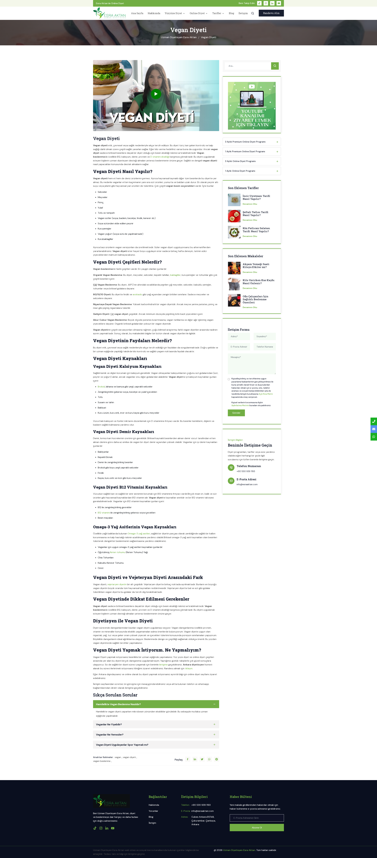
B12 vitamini (104, 512)
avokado (137, 294)
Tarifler (217, 13)
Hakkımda (154, 13)
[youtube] (279, 3)
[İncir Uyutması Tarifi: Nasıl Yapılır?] (234, 201)
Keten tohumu (117, 552)
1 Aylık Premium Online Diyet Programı (245, 151)
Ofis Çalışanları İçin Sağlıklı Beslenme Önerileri (255, 299)
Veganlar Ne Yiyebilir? (109, 724)
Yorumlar (153, 811)
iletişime (163, 664)
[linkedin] (272, 3)
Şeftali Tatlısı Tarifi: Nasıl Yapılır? (256, 214)
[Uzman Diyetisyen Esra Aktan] (109, 13)
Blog (231, 13)
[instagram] (266, 3)
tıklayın (188, 668)
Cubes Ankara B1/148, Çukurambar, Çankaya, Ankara (203, 820)
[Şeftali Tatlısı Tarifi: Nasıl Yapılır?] (234, 217)
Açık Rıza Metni (266, 394)
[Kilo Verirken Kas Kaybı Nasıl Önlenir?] (234, 285)
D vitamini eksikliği (159, 156)
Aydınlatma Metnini (240, 405)
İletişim (243, 13)
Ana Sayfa (137, 13)
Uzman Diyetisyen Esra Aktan (179, 37)
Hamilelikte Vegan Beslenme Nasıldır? (118, 704)
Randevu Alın (271, 13)
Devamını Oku (250, 204)
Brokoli (101, 386)
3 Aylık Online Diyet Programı (240, 161)
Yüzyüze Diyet (174, 13)
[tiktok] (259, 3)
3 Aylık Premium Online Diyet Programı (245, 141)
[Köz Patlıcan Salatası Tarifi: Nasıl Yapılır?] (234, 233)
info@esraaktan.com (247, 484)
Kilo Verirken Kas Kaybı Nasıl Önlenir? (259, 282)
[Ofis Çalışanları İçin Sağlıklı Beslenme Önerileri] (234, 301)
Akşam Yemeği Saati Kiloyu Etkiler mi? (256, 266)
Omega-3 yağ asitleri (139, 533)
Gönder (236, 412)
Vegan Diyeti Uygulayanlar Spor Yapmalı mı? (122, 744)
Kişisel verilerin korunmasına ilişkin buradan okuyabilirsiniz (251, 404)
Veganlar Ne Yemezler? (109, 734)
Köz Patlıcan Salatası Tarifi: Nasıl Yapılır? (256, 230)
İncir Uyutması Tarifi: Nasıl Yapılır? (256, 198)
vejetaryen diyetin (117, 584)
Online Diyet (197, 13)
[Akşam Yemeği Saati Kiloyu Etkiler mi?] (234, 269)
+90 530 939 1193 (246, 471)
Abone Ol (257, 827)
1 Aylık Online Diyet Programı (240, 170)
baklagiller (175, 275)
